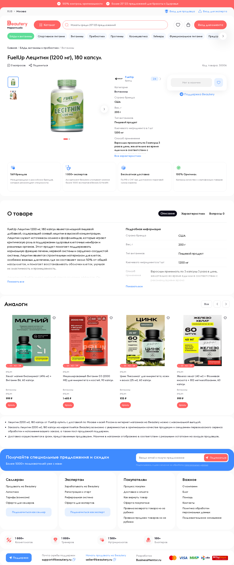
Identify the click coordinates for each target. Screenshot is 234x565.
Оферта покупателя (136, 502)
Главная (12, 47)
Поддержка (20, 557)
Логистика (12, 491)
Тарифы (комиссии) (17, 497)
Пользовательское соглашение (202, 517)
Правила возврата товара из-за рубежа (144, 510)
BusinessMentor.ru (148, 560)
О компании (189, 486)
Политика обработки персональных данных (196, 510)
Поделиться (40, 65)
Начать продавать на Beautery (106, 555)
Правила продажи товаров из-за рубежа (145, 519)
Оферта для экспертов (79, 502)
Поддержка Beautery (199, 94)
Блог (185, 491)
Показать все (15, 281)
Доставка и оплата (136, 491)
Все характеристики (127, 155)
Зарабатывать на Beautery (82, 486)
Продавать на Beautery (21, 486)
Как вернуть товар (136, 497)
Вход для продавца (182, 11)
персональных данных (196, 465)
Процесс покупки (134, 486)
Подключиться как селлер (29, 512)
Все (206, 304)
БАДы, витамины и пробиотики (39, 47)
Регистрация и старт (78, 491)
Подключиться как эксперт (87, 512)
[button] (223, 36)
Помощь (187, 497)
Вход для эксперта (215, 11)
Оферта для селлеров (20, 502)
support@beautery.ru (56, 559)
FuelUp (129, 77)
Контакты (188, 502)
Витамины (67, 47)
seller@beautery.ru (99, 559)
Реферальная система (79, 497)
